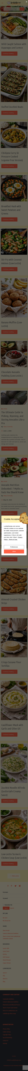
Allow (14, 551)
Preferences (14, 547)
